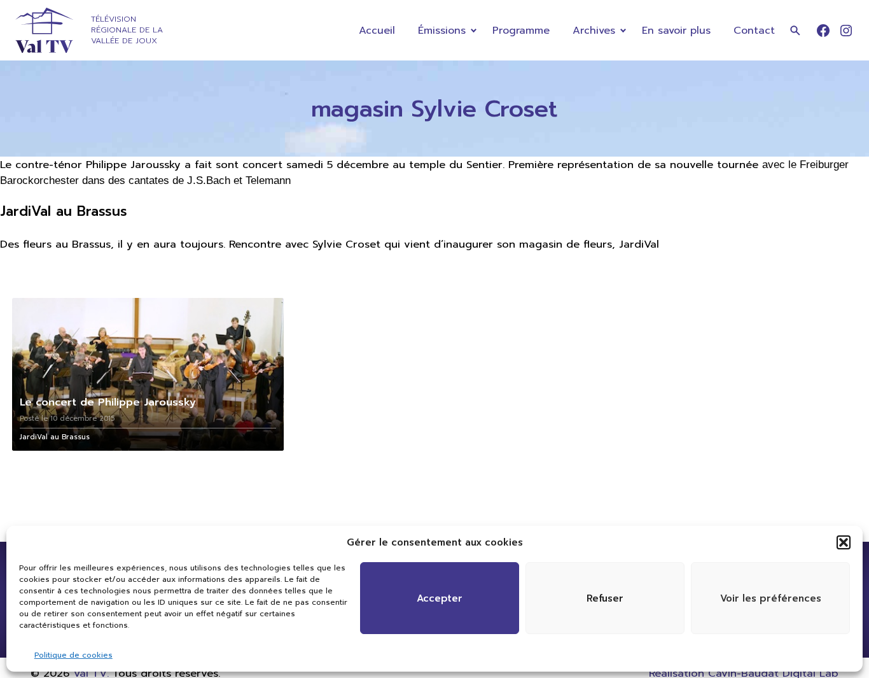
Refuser (605, 598)
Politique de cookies (73, 655)
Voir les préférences (770, 598)
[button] (843, 542)
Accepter (439, 598)
